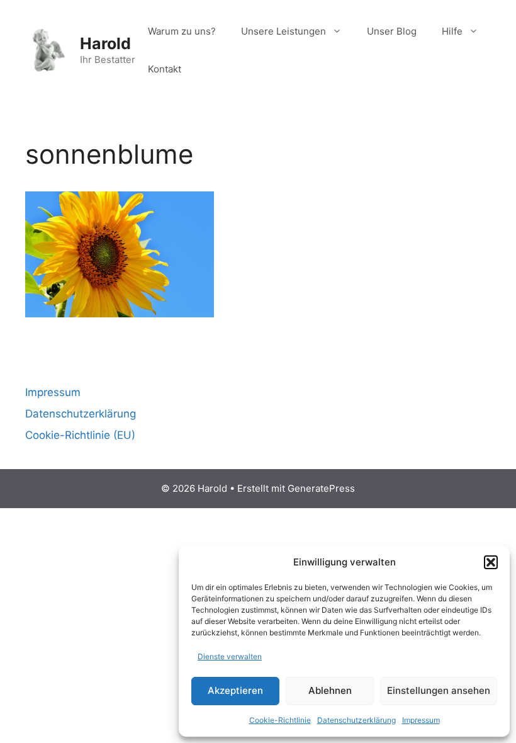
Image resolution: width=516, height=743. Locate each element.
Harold (105, 43)
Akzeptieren (235, 690)
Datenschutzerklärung (356, 720)
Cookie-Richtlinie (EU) (80, 435)
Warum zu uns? (182, 31)
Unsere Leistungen (283, 31)
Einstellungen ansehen (438, 690)
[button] (491, 562)
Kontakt (164, 69)
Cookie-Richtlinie (280, 720)
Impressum (421, 720)
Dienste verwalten (230, 656)
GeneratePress (321, 488)
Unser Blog (392, 31)
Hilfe (452, 31)
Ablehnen (330, 690)
